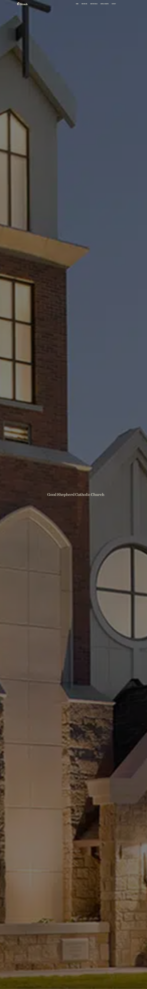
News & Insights (105, 4)
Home (77, 4)
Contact (114, 4)
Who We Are (84, 4)
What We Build (93, 4)
